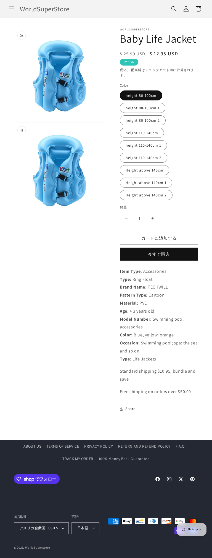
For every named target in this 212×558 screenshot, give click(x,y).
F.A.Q (180, 446)
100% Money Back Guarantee (124, 458)
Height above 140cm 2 (146, 195)
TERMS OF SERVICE (62, 446)
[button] (12, 9)
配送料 (136, 70)
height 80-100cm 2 (143, 120)
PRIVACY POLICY (98, 446)
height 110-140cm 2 (143, 157)
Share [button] (130, 408)
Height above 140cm (144, 170)
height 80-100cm (141, 95)
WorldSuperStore (37, 547)
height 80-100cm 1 (143, 107)
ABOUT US (32, 446)
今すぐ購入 (159, 254)
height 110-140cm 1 (143, 145)
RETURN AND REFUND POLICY (144, 446)
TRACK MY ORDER (77, 458)
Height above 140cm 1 (146, 182)
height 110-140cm (142, 132)
